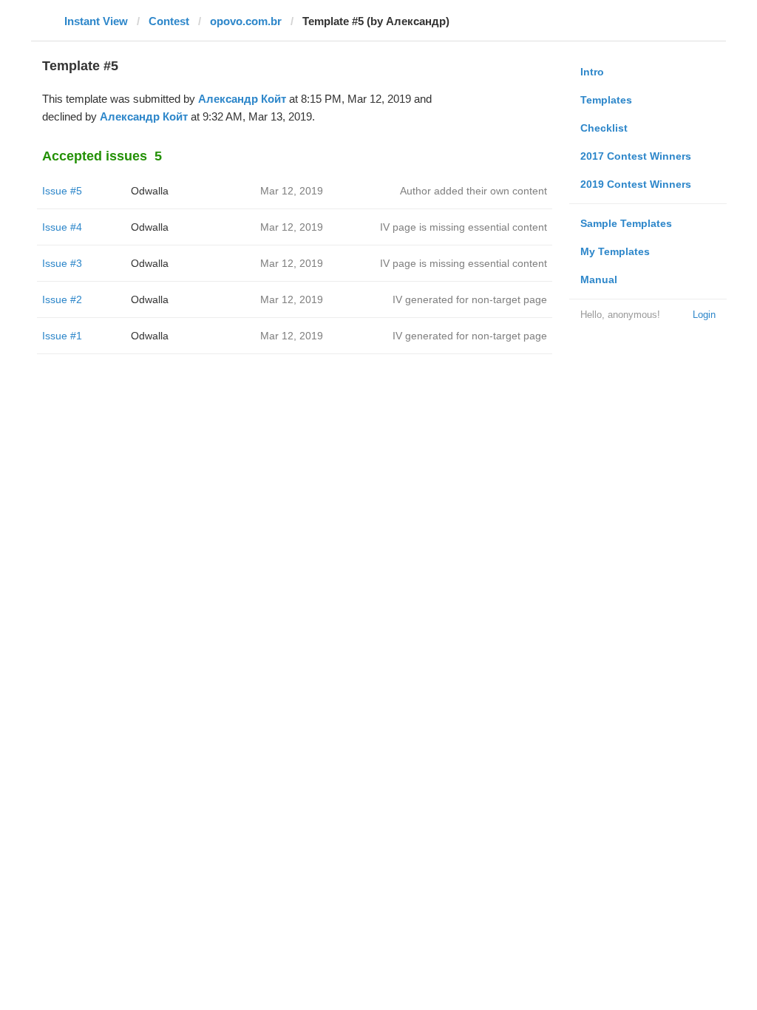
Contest (169, 21)
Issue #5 (62, 191)
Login (704, 314)
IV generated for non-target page (470, 299)
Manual (598, 279)
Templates (606, 100)
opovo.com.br (246, 21)
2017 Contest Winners (635, 156)
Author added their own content (473, 191)
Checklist (604, 128)
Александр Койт (242, 98)
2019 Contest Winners (635, 184)
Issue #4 (62, 227)
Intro (592, 72)
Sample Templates (626, 223)
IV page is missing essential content (463, 227)
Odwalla (150, 191)
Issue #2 (62, 299)
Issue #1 (62, 336)
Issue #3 (62, 263)
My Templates (615, 251)
